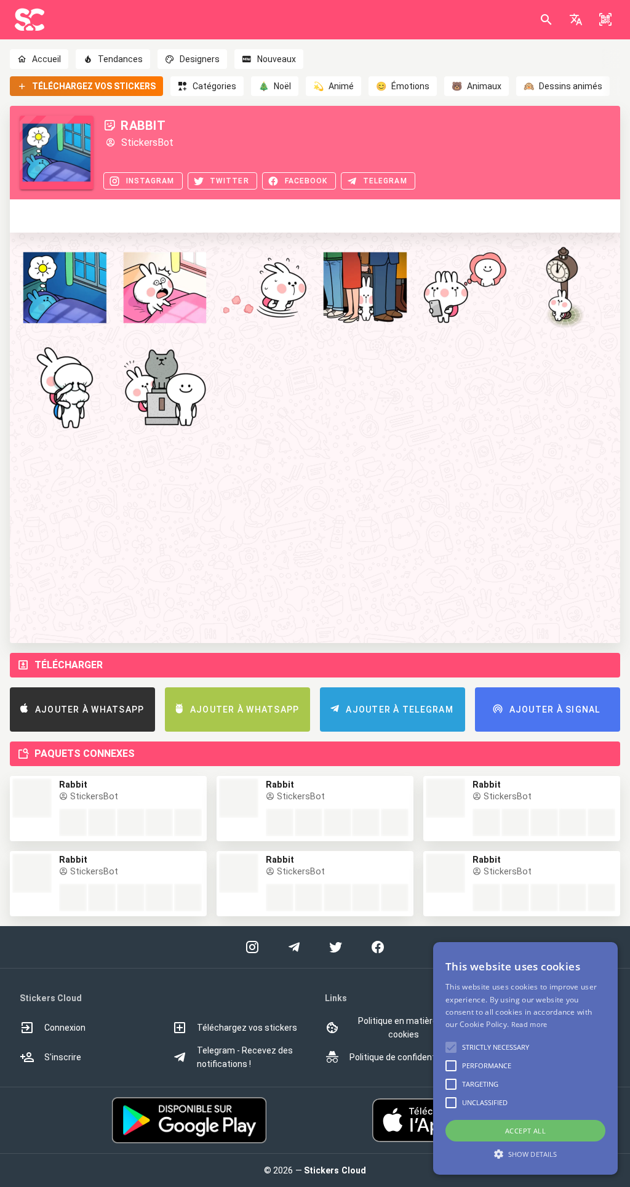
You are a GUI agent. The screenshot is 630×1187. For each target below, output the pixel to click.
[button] (576, 19)
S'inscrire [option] (62, 1057)
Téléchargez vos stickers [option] (247, 1028)
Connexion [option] (65, 1028)
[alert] (525, 1058)
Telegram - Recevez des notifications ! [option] (245, 1057)
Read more (529, 1024)
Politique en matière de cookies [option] (403, 1027)
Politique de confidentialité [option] (402, 1057)
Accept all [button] (525, 1130)
